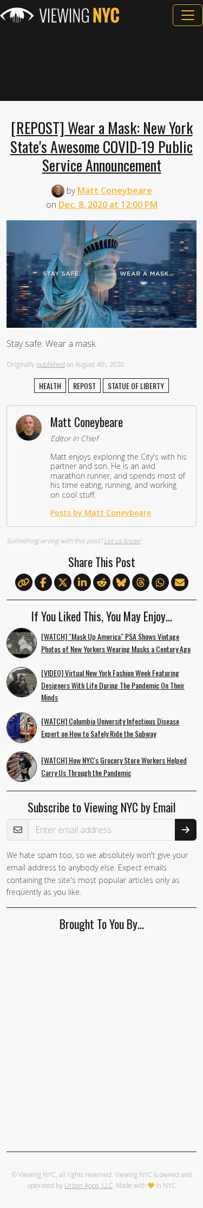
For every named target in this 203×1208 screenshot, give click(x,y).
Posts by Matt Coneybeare (100, 512)
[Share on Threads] (140, 583)
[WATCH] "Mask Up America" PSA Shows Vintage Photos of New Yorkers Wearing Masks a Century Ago (116, 642)
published (50, 364)
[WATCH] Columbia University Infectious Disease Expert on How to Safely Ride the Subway (110, 727)
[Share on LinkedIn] (82, 583)
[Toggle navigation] (188, 15)
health (50, 385)
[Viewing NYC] (59, 15)
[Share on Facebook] (43, 583)
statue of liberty (136, 385)
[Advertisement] (101, 63)
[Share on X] (62, 583)
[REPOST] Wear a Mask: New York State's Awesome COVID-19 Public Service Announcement (101, 146)
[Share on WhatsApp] (160, 583)
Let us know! (122, 540)
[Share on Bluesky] (121, 583)
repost (84, 385)
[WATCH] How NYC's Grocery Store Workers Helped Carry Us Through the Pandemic (114, 766)
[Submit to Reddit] (101, 583)
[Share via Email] (179, 583)
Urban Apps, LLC (88, 1185)
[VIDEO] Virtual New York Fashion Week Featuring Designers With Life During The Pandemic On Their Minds (113, 685)
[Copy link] (23, 582)
